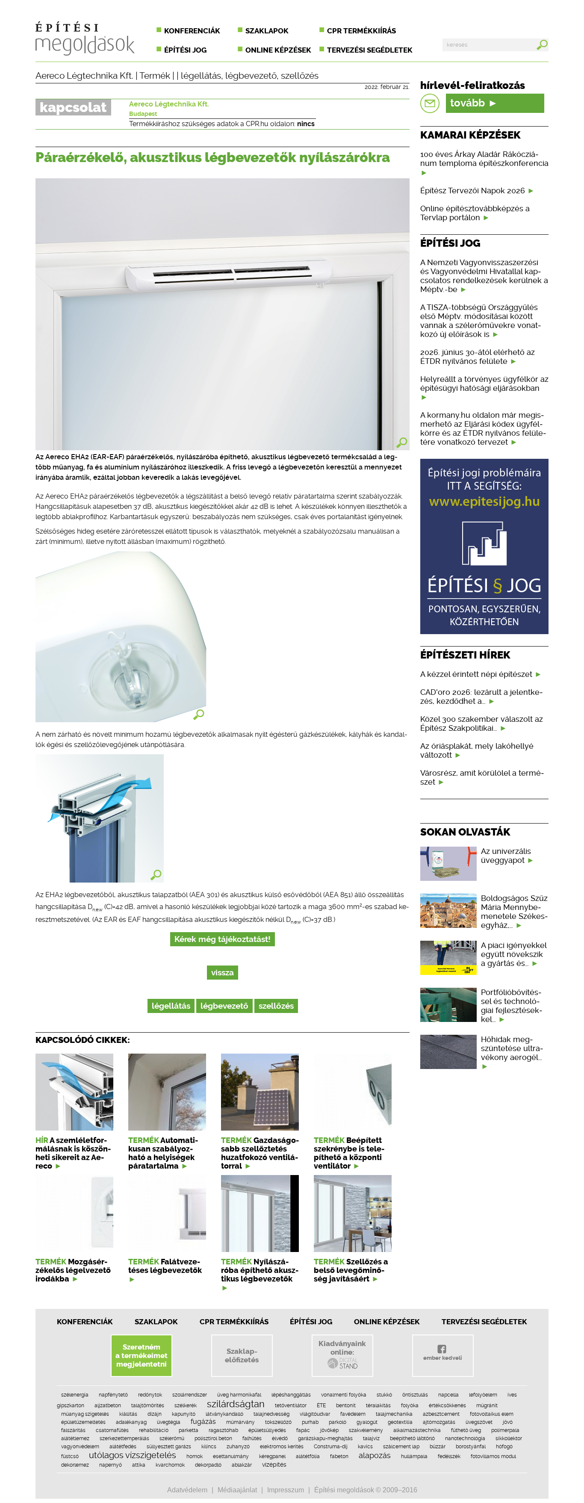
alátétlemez (75, 1438)
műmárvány (240, 1422)
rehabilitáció (153, 1430)
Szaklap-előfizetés (242, 1355)
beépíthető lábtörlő (412, 1438)
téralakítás (378, 1406)
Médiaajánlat (237, 1490)
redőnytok (150, 1395)
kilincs (208, 1447)
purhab (310, 1422)
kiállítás (128, 1414)
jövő (508, 1422)
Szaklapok (267, 31)
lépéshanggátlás (291, 1395)
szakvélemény (366, 1430)
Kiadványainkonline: (342, 1347)
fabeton (339, 1456)
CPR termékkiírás (361, 31)
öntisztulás (415, 1395)
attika (138, 1465)
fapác (303, 1430)
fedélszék (449, 1456)
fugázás (203, 1421)
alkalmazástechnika (417, 1430)
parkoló (337, 1422)
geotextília (400, 1422)
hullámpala (414, 1456)
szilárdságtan (236, 1403)
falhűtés (252, 1438)
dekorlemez (75, 1465)
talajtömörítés (147, 1406)
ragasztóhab (223, 1430)
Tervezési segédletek (370, 50)
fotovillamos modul (493, 1456)
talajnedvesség (271, 1414)
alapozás (375, 1455)
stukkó (384, 1395)
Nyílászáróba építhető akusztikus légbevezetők (259, 1270)
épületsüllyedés (267, 1430)
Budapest (143, 113)
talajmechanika (394, 1414)
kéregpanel (272, 1456)
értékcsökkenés (447, 1406)
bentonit (346, 1406)
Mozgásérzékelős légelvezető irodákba (73, 1270)
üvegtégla (168, 1422)
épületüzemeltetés (83, 1422)
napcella (448, 1395)
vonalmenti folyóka (343, 1395)
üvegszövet (479, 1422)
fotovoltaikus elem (491, 1414)
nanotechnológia (465, 1438)
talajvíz (371, 1438)
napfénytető (113, 1395)
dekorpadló (208, 1465)
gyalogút (367, 1422)
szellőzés (300, 76)
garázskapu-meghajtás (325, 1438)
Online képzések (278, 50)
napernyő (110, 1465)
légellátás (201, 76)
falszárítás (73, 1430)
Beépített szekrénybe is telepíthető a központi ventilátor (349, 1153)
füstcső (70, 1456)
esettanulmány (231, 1456)
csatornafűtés (112, 1430)
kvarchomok (170, 1465)
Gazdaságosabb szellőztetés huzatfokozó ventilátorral (260, 1153)
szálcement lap (401, 1447)
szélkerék (185, 1406)
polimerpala (505, 1430)
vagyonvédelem (80, 1447)
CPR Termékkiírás (234, 1321)
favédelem (353, 1414)
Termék (154, 76)
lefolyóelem (483, 1395)
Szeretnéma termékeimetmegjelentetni (141, 1355)
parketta (188, 1430)
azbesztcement (441, 1414)
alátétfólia (308, 1456)
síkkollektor (509, 1438)
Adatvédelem (187, 1490)
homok (194, 1456)
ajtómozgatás (439, 1422)
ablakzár (242, 1465)
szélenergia (74, 1395)
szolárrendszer (189, 1395)
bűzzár (437, 1447)
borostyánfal (471, 1447)
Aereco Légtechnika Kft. (84, 76)
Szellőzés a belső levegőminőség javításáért (351, 1270)
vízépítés (274, 1464)
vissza (222, 972)
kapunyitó (183, 1414)
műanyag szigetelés (85, 1414)
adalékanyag (131, 1422)
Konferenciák (192, 31)
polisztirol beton (213, 1438)
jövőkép (329, 1430)
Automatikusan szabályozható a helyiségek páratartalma (163, 1153)
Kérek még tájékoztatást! (222, 939)
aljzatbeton (107, 1406)
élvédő (280, 1438)
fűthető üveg (466, 1430)
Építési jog (185, 50)
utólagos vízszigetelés (132, 1455)
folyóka (410, 1406)
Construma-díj (331, 1447)
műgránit (487, 1406)
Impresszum (285, 1490)
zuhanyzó (238, 1447)
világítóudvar (315, 1414)
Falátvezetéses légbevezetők (165, 1266)
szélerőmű (171, 1438)
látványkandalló (224, 1414)
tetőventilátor (291, 1406)
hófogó (504, 1447)
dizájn (154, 1414)
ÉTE (321, 1406)
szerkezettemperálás (124, 1438)
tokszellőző (278, 1422)
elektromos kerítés (282, 1447)
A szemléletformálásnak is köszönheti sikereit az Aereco (73, 1153)
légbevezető (251, 76)
